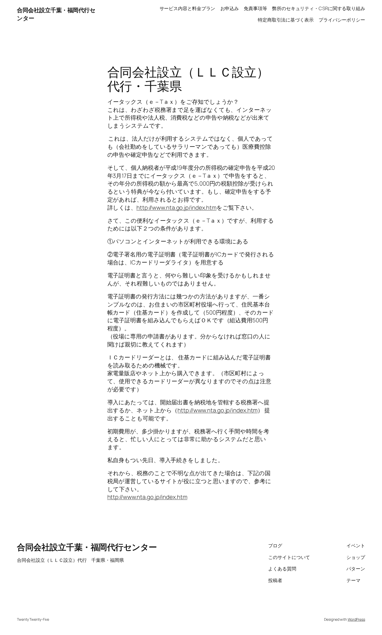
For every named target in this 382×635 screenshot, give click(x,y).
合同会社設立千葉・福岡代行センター (87, 547)
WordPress (356, 619)
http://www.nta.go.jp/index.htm (176, 207)
